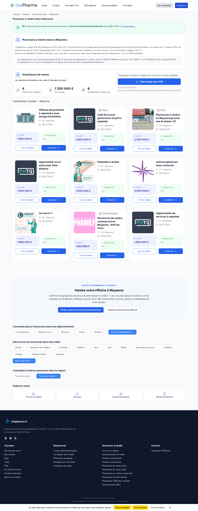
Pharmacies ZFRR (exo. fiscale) (116, 481)
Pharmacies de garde (62, 458)
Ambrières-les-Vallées (40, 347)
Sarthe (82, 332)
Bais (109, 347)
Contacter (52, 148)
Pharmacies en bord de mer (114, 477)
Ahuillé (18, 347)
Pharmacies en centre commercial (117, 473)
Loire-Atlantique (22, 332)
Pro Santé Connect (12, 469)
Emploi (56, 5)
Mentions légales (78, 501)
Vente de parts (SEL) (111, 484)
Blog (6, 458)
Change (18, 354)
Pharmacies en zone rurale (114, 469)
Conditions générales (95, 501)
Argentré (81, 347)
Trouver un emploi (110, 450)
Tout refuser (140, 507)
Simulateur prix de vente (64, 462)
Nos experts (9, 454)
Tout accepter (122, 507)
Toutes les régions (47, 376)
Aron (96, 347)
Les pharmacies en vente (113, 454)
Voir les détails (27, 148)
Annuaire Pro (72, 5)
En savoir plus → (129, 26)
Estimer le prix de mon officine (122, 310)
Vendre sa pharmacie (111, 462)
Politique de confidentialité (116, 501)
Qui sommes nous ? (12, 450)
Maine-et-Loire (45, 332)
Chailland (168, 347)
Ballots (124, 347)
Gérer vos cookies (12, 477)
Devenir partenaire (12, 473)
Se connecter (164, 5)
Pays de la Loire (22, 376)
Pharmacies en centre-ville (114, 466)
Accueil (16, 14)
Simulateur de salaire (62, 466)
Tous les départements (121, 332)
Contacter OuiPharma (160, 450)
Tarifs (6, 462)
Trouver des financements (65, 450)
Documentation (109, 5)
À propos (127, 5)
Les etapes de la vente (63, 454)
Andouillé (63, 347)
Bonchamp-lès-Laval (145, 347)
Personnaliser (158, 507)
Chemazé (59, 354)
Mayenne (65, 332)
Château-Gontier (39, 354)
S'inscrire (181, 5)
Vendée (97, 332)
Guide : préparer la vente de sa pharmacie (81, 310)
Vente (44, 5)
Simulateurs (90, 5)
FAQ (6, 466)
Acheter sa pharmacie (112, 458)
